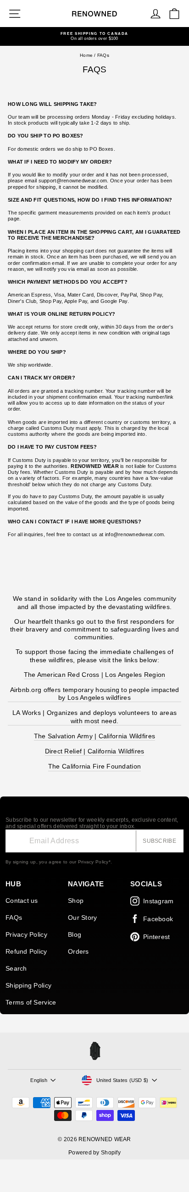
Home (86, 55)
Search (16, 968)
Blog (74, 934)
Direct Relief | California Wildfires (95, 751)
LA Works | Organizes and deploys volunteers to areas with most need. (94, 716)
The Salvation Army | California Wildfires (94, 736)
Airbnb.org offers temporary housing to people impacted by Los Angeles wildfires (94, 693)
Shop (75, 900)
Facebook (158, 919)
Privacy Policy (26, 934)
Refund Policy (26, 951)
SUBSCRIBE (159, 841)
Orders (78, 951)
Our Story (82, 917)
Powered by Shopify (94, 1152)
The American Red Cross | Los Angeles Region (95, 674)
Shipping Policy (28, 985)
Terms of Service (31, 1002)
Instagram (158, 901)
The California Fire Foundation (94, 766)
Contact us (22, 900)
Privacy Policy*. (95, 861)
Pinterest (156, 936)
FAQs (14, 917)
